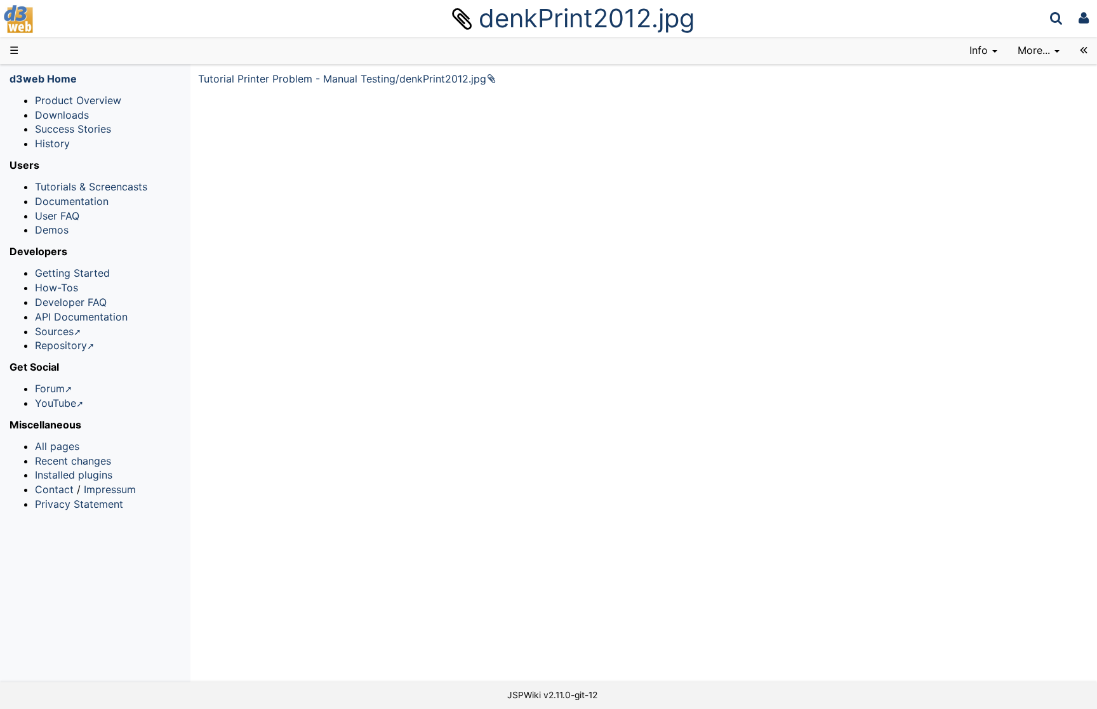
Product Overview (78, 100)
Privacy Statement (79, 504)
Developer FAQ (71, 302)
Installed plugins (73, 474)
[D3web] (56, 18)
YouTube (55, 403)
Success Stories (73, 129)
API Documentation (81, 316)
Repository (61, 345)
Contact (54, 489)
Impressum (110, 489)
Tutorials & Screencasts (91, 186)
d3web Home (43, 78)
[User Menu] (1083, 18)
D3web (53, 19)
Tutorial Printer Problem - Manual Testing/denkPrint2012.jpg (342, 78)
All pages (57, 446)
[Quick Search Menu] (1056, 18)
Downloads (62, 115)
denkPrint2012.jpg (587, 18)
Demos (52, 229)
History (52, 143)
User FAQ (57, 215)
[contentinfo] (983, 50)
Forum (50, 388)
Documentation (72, 201)
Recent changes (73, 460)
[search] (1056, 18)
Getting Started (72, 273)
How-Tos (56, 287)
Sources (54, 331)
